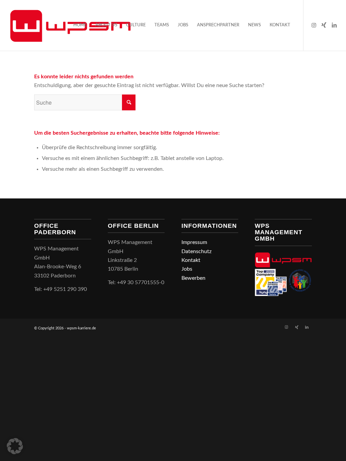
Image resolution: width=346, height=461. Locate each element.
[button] (15, 446)
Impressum (194, 242)
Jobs (186, 269)
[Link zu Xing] (324, 25)
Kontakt (190, 260)
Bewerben (193, 278)
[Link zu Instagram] (314, 25)
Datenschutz (196, 251)
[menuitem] (80, 25)
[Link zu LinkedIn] (334, 25)
